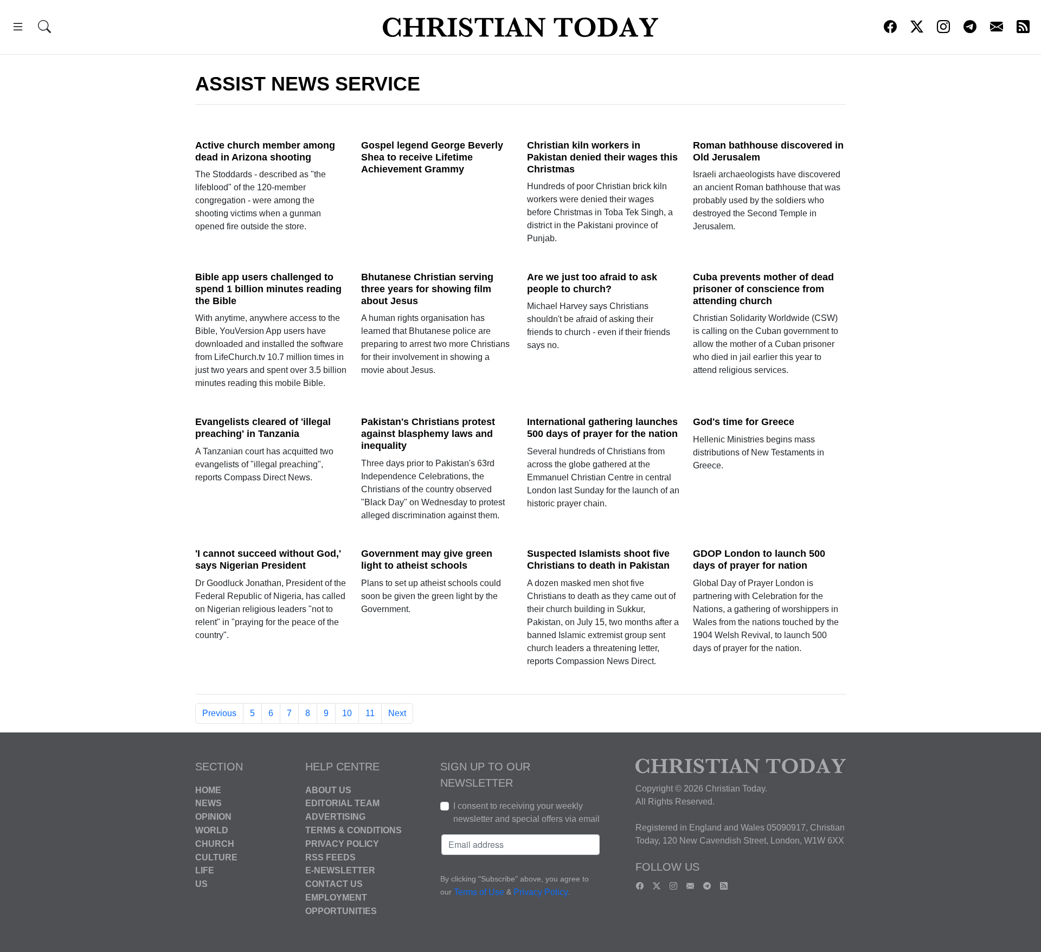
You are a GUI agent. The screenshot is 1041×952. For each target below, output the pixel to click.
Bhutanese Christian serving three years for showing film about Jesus (427, 289)
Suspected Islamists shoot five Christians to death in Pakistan (598, 559)
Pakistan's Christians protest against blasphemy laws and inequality (428, 433)
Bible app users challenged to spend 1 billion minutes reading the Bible (268, 289)
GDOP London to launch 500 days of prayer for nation (759, 559)
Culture (216, 856)
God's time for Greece (743, 421)
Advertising (335, 816)
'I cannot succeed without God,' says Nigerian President (268, 559)
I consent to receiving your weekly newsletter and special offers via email (526, 812)
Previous (219, 713)
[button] (17, 28)
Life (204, 870)
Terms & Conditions (353, 830)
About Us (328, 789)
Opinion (213, 816)
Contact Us (334, 884)
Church (214, 843)
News (208, 803)
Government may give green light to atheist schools (426, 559)
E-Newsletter (340, 870)
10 (347, 713)
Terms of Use (479, 892)
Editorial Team (342, 803)
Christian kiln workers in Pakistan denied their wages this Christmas (602, 157)
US (201, 884)
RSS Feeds (330, 856)
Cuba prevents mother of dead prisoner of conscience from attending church (763, 289)
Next (397, 713)
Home (208, 789)
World (211, 830)
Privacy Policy (342, 843)
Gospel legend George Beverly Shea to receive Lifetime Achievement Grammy (432, 157)
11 (370, 713)
